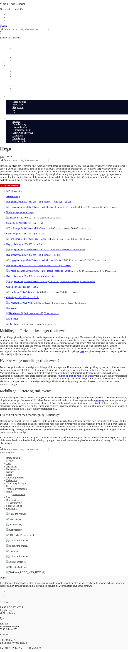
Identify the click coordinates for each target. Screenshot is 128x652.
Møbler (9, 460)
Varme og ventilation (16, 488)
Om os (9, 45)
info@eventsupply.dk (17, 642)
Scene (9, 486)
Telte (8, 463)
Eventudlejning (19, 74)
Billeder (16, 68)
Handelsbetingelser (15, 14)
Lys (8, 497)
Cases (9, 62)
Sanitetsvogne (13, 469)
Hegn (9, 491)
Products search (12, 29)
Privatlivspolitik (14, 17)
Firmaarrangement (21, 76)
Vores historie (19, 48)
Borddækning (19, 71)
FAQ (14, 59)
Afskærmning (19, 494)
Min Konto (11, 20)
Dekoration (11, 480)
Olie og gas (11, 508)
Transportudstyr (14, 503)
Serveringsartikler (15, 477)
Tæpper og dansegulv (17, 483)
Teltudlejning (18, 85)
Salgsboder (11, 466)
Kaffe (9, 474)
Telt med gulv (19, 88)
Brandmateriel (13, 500)
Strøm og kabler (14, 505)
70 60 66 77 (10, 640)
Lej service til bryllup (22, 79)
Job (14, 57)
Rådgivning (18, 54)
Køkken (10, 472)
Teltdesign (17, 82)
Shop (8, 43)
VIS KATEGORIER (10, 185)
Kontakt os (17, 51)
